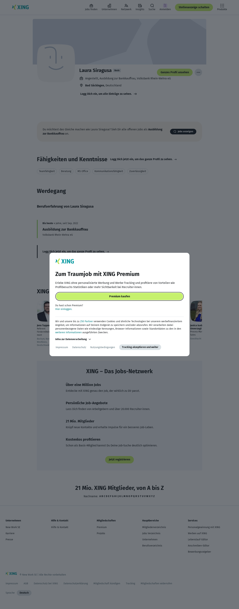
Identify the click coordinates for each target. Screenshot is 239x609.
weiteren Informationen (68, 332)
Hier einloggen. (63, 309)
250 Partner (86, 321)
